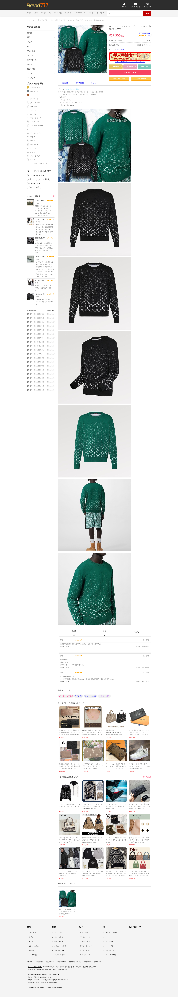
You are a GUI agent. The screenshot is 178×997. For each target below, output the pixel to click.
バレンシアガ (35, 156)
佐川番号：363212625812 (35, 390)
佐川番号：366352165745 (35, 326)
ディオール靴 (110, 950)
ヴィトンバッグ (85, 937)
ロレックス (34, 91)
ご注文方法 (39, 961)
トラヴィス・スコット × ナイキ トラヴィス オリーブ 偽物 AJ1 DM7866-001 (116, 806)
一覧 (52, 196)
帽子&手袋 (100, 13)
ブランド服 (58, 13)
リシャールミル (34, 946)
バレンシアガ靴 (111, 955)
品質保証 (130, 67)
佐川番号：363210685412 (35, 334)
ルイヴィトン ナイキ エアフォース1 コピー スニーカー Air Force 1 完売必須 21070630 (139, 766)
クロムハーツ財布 (60, 946)
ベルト (91, 13)
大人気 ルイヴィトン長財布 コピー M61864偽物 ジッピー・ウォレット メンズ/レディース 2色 (69, 732)
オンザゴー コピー (34, 183)
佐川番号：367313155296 (35, 350)
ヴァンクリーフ (35, 118)
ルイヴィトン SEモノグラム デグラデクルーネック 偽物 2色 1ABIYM (67, 912)
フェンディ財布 (59, 950)
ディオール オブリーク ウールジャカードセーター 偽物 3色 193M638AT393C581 (92, 806)
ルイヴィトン (35, 87)
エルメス (33, 114)
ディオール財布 (59, 955)
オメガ (32, 152)
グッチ (32, 129)
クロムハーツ (35, 103)
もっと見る (50, 310)
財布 (36, 13)
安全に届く (145, 67)
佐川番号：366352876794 (35, 338)
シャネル (33, 106)
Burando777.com (45, 987)
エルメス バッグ (85, 950)
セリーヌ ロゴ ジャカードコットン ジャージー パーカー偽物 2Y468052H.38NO (92, 873)
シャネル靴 (109, 946)
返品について (62, 961)
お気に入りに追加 (119, 78)
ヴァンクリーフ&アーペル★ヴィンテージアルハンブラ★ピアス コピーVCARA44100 (139, 840)
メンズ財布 (58, 932)
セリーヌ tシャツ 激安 (66, 696)
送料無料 (116, 67)
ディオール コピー (34, 187)
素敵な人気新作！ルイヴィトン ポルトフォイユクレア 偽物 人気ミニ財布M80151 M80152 (69, 766)
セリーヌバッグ (85, 955)
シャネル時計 (33, 955)
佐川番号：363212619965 (35, 386)
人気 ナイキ (32, 179)
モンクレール (35, 122)
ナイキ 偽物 (78, 696)
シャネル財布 (58, 941)
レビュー (94, 83)
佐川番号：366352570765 (35, 330)
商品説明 (65, 83)
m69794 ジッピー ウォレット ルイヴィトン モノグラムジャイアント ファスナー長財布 (92, 766)
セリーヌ (33, 110)
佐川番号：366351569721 (35, 314)
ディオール (34, 99)
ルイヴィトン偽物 (72, 89)
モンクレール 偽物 (90, 696)
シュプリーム (35, 144)
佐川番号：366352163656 (35, 322)
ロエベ (32, 141)
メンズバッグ (84, 932)
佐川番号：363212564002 (35, 382)
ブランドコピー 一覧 (40, 163)
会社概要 (29, 961)
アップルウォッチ (36, 125)
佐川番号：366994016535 (35, 342)
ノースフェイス (35, 133)
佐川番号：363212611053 (35, 378)
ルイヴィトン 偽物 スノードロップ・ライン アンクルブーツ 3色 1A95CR (116, 840)
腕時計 (29, 13)
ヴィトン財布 (58, 937)
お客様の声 (97, 961)
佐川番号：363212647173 (35, 366)
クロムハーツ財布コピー (36, 175)
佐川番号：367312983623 (35, 362)
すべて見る (147, 777)
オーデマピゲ (35, 148)
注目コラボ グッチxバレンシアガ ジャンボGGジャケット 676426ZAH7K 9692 (92, 840)
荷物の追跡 (87, 961)
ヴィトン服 (120, 49)
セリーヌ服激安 (44, 179)
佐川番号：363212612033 (35, 374)
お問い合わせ (141, 78)
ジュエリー (69, 13)
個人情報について (75, 961)
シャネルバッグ (85, 941)
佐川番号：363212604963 (35, 370)
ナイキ (32, 95)
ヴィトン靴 (109, 941)
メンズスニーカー (111, 932)
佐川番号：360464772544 (35, 354)
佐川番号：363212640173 (35, 358)
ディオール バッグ (86, 946)
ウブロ (32, 137)
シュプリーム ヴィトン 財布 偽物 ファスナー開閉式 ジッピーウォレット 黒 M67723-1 (139, 806)
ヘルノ (32, 160)
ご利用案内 (80, 83)
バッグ (43, 13)
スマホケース (80, 13)
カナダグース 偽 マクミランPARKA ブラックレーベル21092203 (68, 873)
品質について (50, 961)
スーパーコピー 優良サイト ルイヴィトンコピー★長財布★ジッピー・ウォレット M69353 (116, 766)
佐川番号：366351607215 (35, 318)
